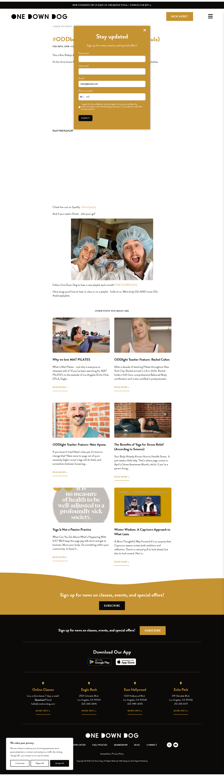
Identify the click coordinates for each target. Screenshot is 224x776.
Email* (81, 78)
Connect (152, 745)
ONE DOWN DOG (126, 285)
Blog (137, 745)
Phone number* (85, 91)
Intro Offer (78, 745)
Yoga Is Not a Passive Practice (72, 529)
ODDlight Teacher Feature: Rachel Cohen (142, 359)
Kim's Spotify (89, 207)
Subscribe (112, 606)
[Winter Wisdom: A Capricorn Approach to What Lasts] (142, 505)
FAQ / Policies (99, 745)
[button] (81, 96)
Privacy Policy (118, 753)
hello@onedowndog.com (43, 704)
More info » (43, 710)
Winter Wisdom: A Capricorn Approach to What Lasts (142, 532)
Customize (19, 763)
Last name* (83, 66)
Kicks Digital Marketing (139, 761)
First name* (83, 53)
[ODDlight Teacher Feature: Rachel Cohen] (142, 335)
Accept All (59, 763)
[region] (39, 754)
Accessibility (105, 753)
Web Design (123, 761)
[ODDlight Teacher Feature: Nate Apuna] (81, 420)
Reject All (40, 763)
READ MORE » (60, 387)
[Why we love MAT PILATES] (81, 335)
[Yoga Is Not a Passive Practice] (81, 505)
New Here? (179, 16)
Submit (85, 118)
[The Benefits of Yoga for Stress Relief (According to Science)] (142, 420)
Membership (121, 745)
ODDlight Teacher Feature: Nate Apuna (79, 444)
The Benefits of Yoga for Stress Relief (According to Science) (139, 447)
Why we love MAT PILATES (71, 359)
